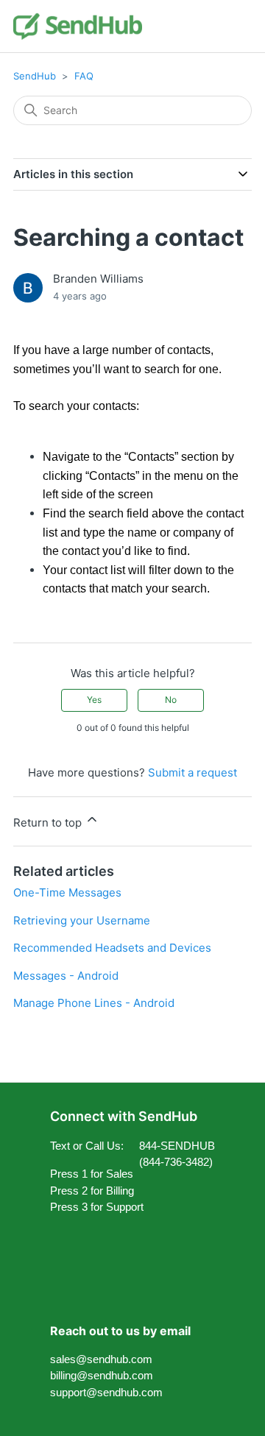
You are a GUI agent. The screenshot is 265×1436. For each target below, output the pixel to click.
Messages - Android (66, 976)
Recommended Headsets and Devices (112, 948)
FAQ (83, 76)
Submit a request (192, 772)
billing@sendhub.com (101, 1375)
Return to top (49, 823)
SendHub (34, 76)
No (171, 699)
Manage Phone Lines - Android (93, 1003)
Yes (94, 699)
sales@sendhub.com (101, 1359)
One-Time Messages (67, 892)
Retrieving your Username (81, 920)
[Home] (77, 26)
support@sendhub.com (106, 1392)
